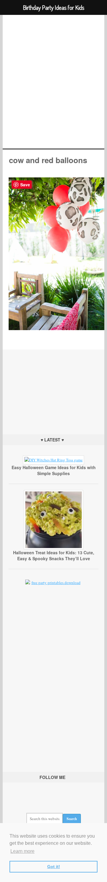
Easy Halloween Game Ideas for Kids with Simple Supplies (54, 470)
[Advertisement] (53, 386)
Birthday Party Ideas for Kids (53, 82)
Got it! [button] (53, 866)
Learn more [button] (22, 851)
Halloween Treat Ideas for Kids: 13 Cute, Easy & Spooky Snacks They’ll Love (53, 555)
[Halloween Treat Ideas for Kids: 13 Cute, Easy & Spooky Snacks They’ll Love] (53, 548)
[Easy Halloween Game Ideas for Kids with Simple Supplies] (53, 460)
